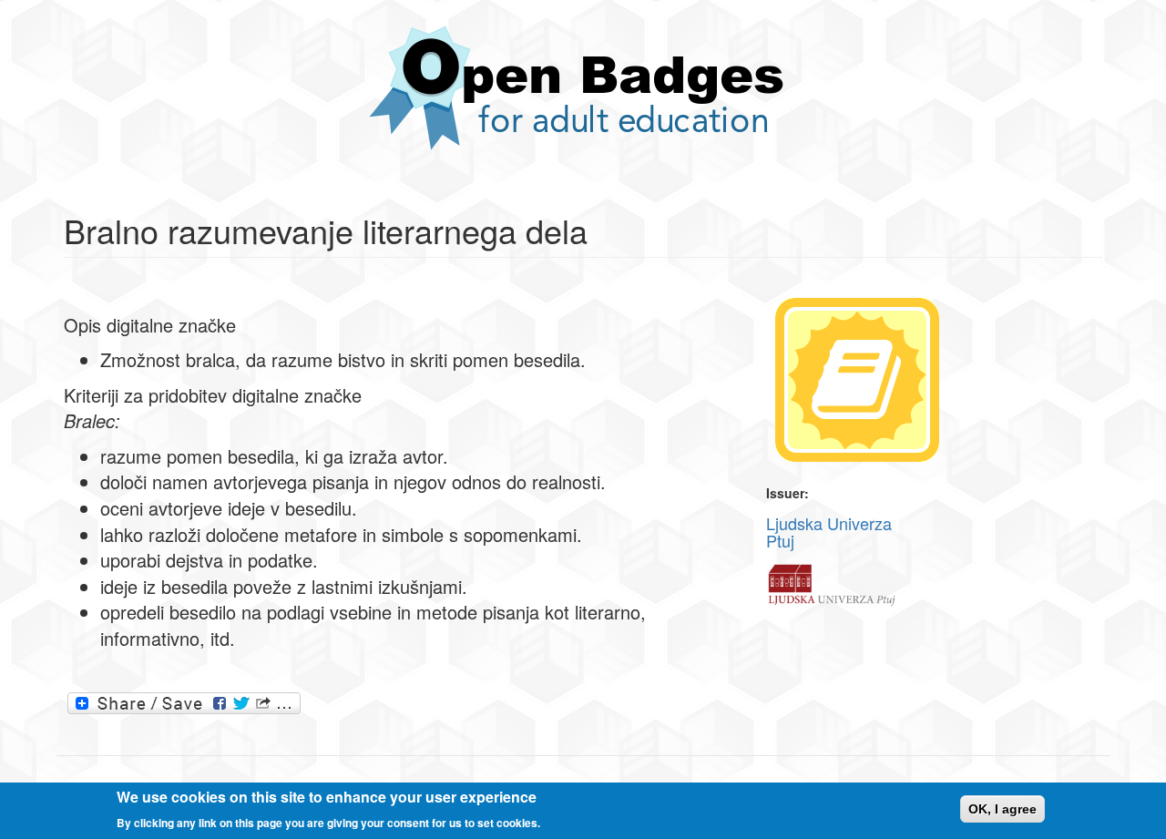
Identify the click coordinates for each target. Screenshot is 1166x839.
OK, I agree (1002, 809)
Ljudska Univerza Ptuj (829, 532)
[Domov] (583, 88)
